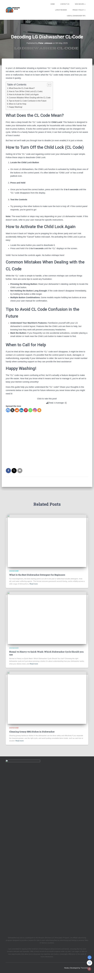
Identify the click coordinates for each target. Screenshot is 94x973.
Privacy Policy (78, 10)
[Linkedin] (21, 410)
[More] (39, 410)
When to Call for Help (17, 104)
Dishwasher (14, 571)
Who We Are (79, 4)
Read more (34, 584)
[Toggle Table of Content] (48, 85)
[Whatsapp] (30, 410)
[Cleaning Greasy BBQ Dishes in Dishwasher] (47, 697)
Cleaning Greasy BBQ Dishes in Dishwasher (32, 731)
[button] (84, 4)
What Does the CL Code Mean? (22, 88)
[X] (12, 410)
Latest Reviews (61, 10)
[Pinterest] (26, 410)
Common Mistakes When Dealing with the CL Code (30, 98)
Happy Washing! (15, 107)
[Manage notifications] (89, 969)
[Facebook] (8, 410)
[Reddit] (17, 410)
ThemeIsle (84, 968)
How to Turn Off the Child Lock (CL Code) (25, 91)
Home (53, 4)
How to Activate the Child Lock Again (24, 94)
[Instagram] (35, 410)
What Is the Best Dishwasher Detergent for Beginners (37, 574)
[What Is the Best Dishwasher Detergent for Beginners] (47, 541)
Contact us (64, 4)
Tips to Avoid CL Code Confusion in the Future (27, 101)
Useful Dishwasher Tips (76, 16)
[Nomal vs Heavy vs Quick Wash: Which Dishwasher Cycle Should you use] (47, 618)
